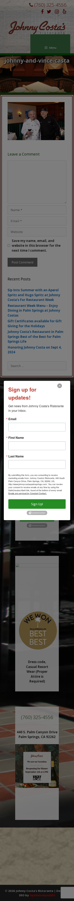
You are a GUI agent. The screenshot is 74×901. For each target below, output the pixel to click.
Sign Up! (37, 504)
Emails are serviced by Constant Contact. (27, 493)
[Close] (59, 385)
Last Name (16, 456)
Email (12, 418)
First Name (16, 437)
